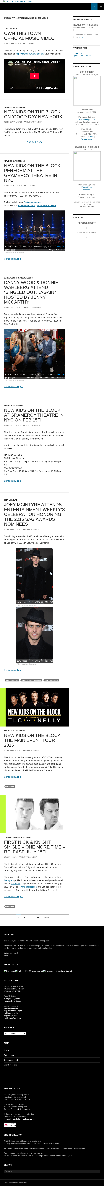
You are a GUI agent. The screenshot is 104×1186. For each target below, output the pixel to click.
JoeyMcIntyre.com (13, 998)
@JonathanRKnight (13, 1011)
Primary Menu (101, 6)
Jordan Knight (11, 838)
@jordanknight (11, 1013)
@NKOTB (16, 991)
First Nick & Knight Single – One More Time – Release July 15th (34, 847)
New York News (34, 142)
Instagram (9, 880)
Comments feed (11, 1060)
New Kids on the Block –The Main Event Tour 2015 (34, 740)
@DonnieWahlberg (13, 1018)
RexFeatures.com (26, 205)
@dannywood (11, 1015)
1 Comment (30, 44)
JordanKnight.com (13, 1001)
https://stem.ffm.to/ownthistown (30, 54)
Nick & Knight (24, 838)
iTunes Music (86, 187)
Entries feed (9, 1055)
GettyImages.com (32, 202)
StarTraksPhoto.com (46, 205)
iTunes (91, 136)
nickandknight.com (87, 119)
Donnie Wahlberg (24, 278)
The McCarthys (51, 680)
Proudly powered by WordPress (15, 1183)
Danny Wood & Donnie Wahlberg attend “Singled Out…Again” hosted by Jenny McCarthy (31, 292)
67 (38, 917)
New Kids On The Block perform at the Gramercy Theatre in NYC (32, 173)
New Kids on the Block (14, 107)
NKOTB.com (18, 989)
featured (10, 787)
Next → (47, 917)
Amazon (86, 190)
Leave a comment (34, 122)
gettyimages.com (19, 252)
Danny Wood (10, 278)
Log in (6, 1050)
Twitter (7, 1109)
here (81, 37)
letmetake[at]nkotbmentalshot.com (19, 1119)
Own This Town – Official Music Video (29, 36)
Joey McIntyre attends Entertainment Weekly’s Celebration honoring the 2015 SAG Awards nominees (34, 514)
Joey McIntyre (10, 29)
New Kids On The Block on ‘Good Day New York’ (33, 114)
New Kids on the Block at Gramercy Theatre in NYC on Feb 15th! (34, 415)
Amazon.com (86, 139)
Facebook (15, 883)
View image (9, 252)
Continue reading (13, 259)
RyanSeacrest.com (28, 887)
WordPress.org (10, 1065)
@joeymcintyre (11, 1008)
